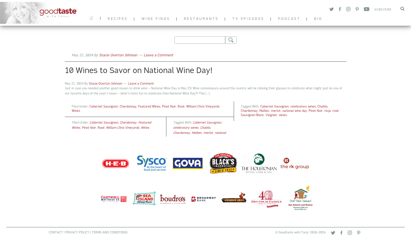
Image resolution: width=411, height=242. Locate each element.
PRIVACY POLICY (77, 232)
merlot (276, 111)
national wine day (294, 111)
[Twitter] (331, 10)
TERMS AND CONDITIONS (110, 232)
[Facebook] (340, 10)
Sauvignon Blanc (252, 115)
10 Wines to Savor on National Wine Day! (138, 71)
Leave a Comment (158, 55)
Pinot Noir (169, 106)
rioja (327, 111)
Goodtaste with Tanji (41, 13)
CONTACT (56, 232)
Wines (76, 111)
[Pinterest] (357, 10)
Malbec (264, 111)
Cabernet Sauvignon (103, 106)
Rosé (181, 106)
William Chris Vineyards (202, 106)
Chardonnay (128, 106)
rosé (335, 111)
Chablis (322, 106)
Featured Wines (149, 106)
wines (283, 115)
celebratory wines (303, 106)
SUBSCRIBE (383, 9)
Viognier (271, 115)
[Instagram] (348, 9)
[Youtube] (366, 9)
